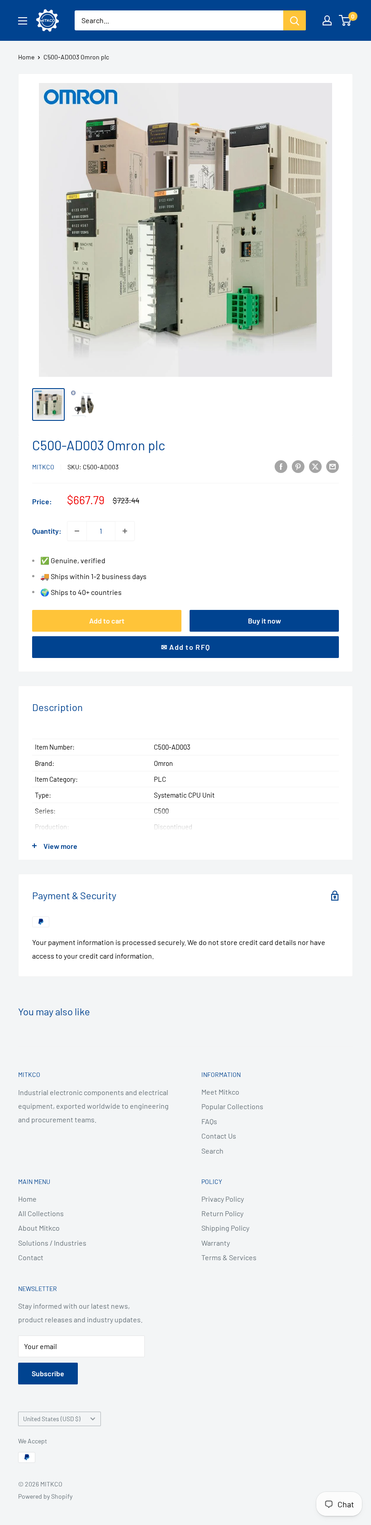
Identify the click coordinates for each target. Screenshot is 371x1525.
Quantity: (47, 530)
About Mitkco (39, 1227)
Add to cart (106, 620)
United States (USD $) (52, 1419)
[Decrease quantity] (76, 531)
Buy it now (264, 620)
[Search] (294, 20)
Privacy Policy (222, 1198)
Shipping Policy (225, 1227)
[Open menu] (22, 20)
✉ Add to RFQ (185, 647)
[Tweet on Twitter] (315, 466)
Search (212, 1150)
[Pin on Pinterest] (298, 466)
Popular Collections (232, 1106)
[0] (345, 20)
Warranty (215, 1242)
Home (26, 57)
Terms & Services (229, 1257)
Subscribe (48, 1373)
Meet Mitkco (220, 1091)
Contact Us (218, 1135)
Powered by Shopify (45, 1496)
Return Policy (222, 1213)
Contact (30, 1257)
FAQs (209, 1121)
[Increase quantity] (124, 531)
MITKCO (43, 467)
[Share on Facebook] (281, 466)
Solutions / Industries (52, 1242)
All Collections (41, 1213)
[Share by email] (332, 466)
